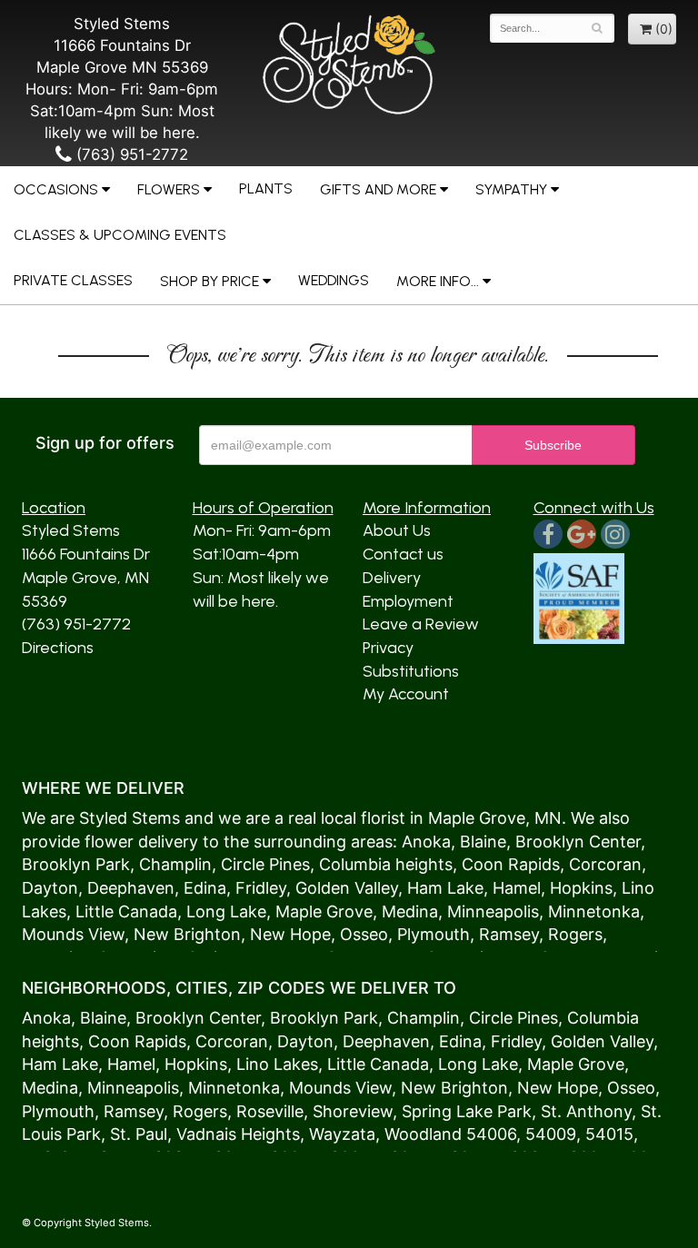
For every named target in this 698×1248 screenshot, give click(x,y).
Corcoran (605, 864)
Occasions (56, 189)
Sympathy (511, 189)
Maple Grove (476, 817)
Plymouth (433, 934)
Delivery (392, 578)
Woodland (423, 1134)
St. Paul (138, 1134)
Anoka (426, 841)
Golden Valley (346, 887)
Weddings (333, 280)
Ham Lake (445, 887)
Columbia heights (386, 864)
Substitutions (411, 671)
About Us (397, 530)
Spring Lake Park (467, 1111)
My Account (406, 694)
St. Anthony (586, 1111)
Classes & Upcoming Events (120, 234)
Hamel (517, 887)
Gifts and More (378, 189)
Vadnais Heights (238, 1134)
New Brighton (187, 934)
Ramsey (509, 934)
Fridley (260, 887)
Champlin (175, 864)
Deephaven (130, 887)
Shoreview (353, 1111)
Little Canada (126, 911)
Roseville (270, 1111)
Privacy (388, 648)
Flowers (168, 189)
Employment (408, 601)
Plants (266, 188)
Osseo (364, 934)
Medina (410, 911)
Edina (205, 887)
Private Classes (73, 280)
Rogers (575, 934)
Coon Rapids (511, 864)
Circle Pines (265, 864)
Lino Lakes (277, 1064)
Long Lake (226, 911)
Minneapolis (493, 911)
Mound (48, 934)
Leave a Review (421, 624)
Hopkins (581, 887)
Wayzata (342, 1134)
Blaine (483, 841)
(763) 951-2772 (130, 154)
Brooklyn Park (76, 864)
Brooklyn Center (578, 841)
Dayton (50, 887)
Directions (58, 648)
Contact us (403, 554)
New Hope (290, 934)
